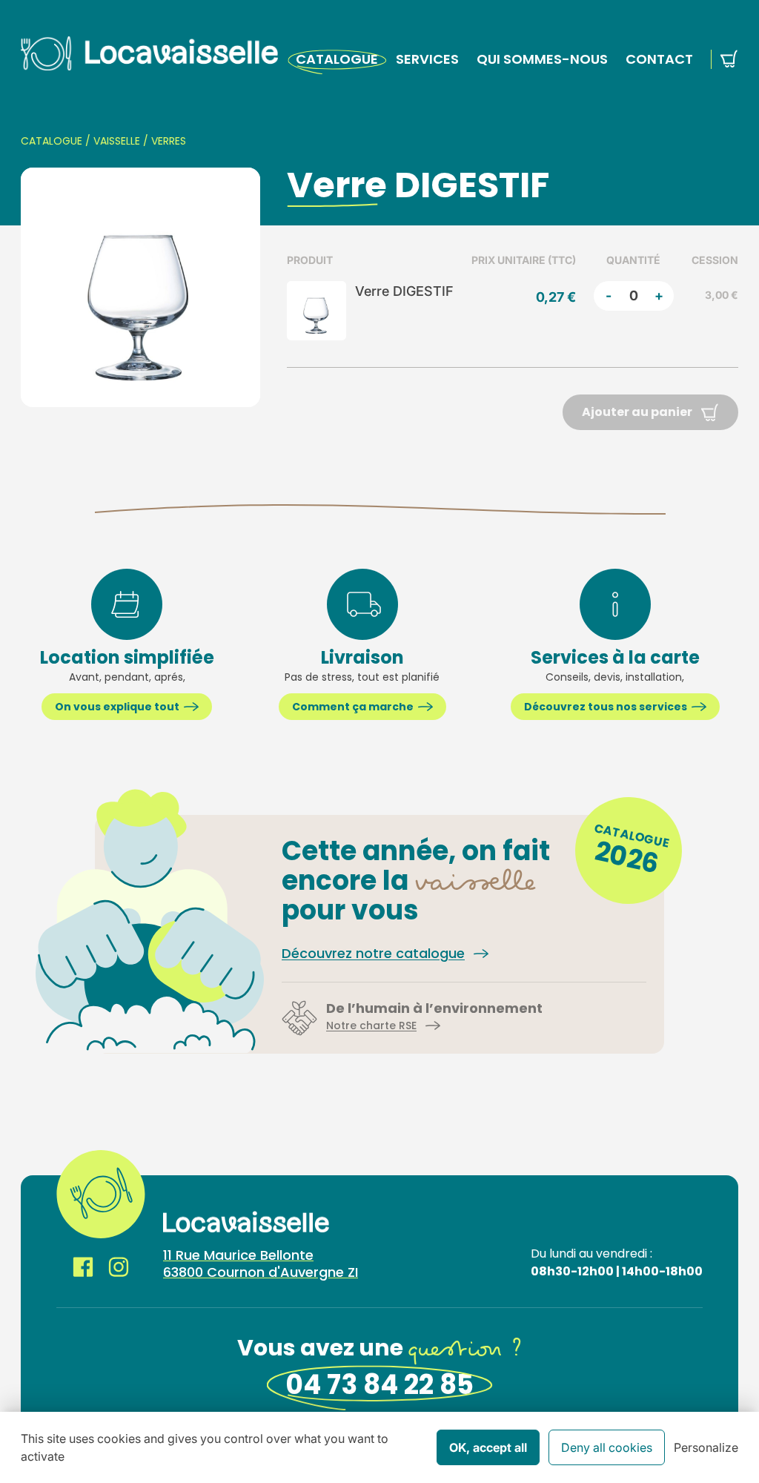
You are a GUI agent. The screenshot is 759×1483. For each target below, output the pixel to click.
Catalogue (337, 59)
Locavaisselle (149, 53)
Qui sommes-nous (542, 59)
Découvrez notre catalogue (373, 953)
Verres (168, 140)
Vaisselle (116, 140)
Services (427, 59)
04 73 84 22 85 (379, 1385)
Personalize (706, 1447)
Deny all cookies (606, 1447)
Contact (659, 59)
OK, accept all (488, 1447)
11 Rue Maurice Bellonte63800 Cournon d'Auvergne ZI (260, 1263)
